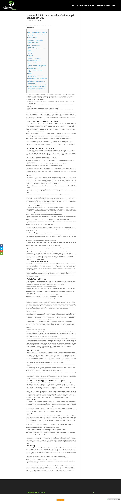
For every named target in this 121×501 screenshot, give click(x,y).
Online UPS (30, 57)
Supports (30, 80)
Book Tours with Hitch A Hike (34, 45)
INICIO (73, 5)
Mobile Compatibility (32, 37)
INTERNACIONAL (99, 5)
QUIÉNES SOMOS (79, 5)
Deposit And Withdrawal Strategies (35, 70)
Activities (30, 73)
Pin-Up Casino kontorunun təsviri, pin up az (37, 34)
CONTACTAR (113, 5)
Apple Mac (30, 53)
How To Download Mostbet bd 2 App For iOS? (37, 32)
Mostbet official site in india (33, 68)
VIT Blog (30, 71)
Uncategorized (38, 20)
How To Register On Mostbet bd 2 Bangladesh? (37, 85)
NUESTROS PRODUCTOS (89, 5)
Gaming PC (30, 35)
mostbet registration (39, 131)
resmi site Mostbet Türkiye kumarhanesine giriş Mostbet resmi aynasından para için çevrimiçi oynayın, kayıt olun (37, 88)
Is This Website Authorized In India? (35, 40)
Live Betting (30, 55)
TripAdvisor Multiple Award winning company (37, 78)
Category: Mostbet (32, 47)
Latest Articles (31, 44)
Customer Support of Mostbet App (35, 39)
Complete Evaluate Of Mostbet (34, 60)
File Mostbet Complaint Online (34, 58)
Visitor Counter (31, 52)
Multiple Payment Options (33, 42)
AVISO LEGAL (107, 5)
